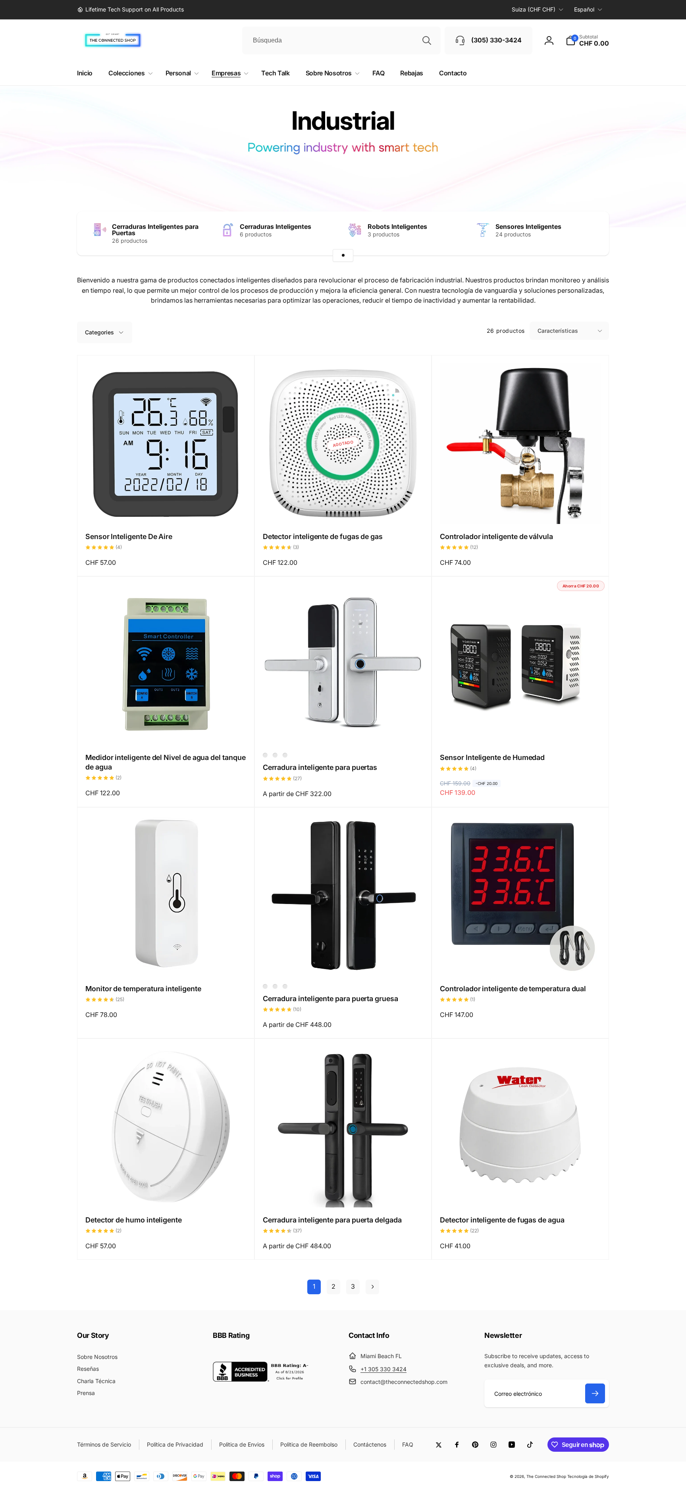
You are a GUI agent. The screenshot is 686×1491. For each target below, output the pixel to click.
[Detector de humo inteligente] (166, 1192)
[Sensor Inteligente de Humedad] (521, 730)
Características (558, 330)
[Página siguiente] (372, 1287)
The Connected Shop (546, 1476)
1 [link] (314, 1286)
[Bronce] (285, 755)
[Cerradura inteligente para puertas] (343, 730)
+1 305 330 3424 (383, 1369)
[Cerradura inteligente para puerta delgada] (343, 1192)
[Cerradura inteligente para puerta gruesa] (343, 961)
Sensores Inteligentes (528, 226)
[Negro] (275, 755)
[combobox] (341, 40)
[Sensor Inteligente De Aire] (166, 509)
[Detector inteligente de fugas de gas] (343, 509)
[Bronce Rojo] (275, 986)
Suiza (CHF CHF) (533, 9)
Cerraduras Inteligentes (275, 226)
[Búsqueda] (427, 40)
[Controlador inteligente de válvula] (521, 509)
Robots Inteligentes (397, 226)
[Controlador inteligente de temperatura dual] (521, 961)
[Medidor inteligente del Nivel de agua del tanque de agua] (166, 730)
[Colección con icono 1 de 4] (343, 255)
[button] (587, 40)
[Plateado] (265, 755)
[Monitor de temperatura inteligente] (166, 961)
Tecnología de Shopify (588, 1476)
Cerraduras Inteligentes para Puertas (155, 229)
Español (584, 9)
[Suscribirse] (595, 1393)
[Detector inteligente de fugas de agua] (521, 1192)
